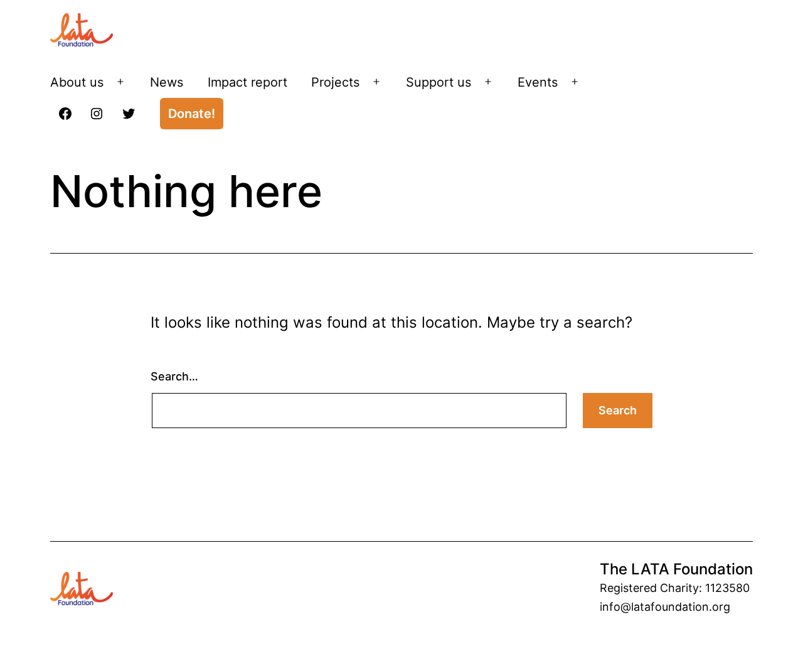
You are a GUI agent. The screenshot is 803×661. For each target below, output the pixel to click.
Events (538, 82)
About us (77, 82)
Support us (438, 82)
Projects (335, 82)
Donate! (191, 113)
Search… (174, 376)
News (166, 82)
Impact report (247, 82)
